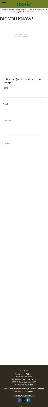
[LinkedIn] (28, 400)
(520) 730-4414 (27, 374)
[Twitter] (23, 400)
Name (5, 87)
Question (7, 120)
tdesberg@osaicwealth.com (24, 395)
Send (8, 143)
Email (5, 104)
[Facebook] (19, 400)
